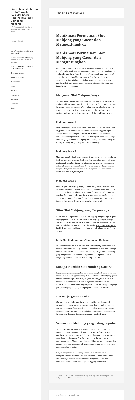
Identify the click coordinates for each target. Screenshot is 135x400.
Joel (72, 376)
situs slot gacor (105, 376)
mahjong (14, 86)
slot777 (13, 108)
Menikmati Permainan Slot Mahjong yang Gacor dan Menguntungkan (80, 40)
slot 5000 (14, 91)
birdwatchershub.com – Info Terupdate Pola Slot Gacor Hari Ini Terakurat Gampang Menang (24, 16)
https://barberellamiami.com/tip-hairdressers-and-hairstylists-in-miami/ (22, 60)
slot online (14, 99)
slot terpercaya (95, 251)
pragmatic (14, 104)
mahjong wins (94, 376)
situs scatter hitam (17, 77)
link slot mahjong (82, 376)
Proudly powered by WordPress (67, 395)
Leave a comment (75, 378)
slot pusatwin (15, 82)
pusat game (15, 95)
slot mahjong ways (17, 73)
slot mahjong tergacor (106, 225)
